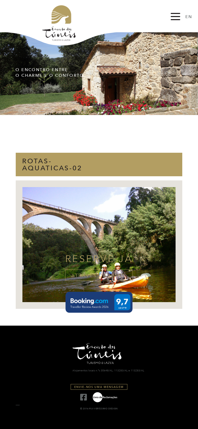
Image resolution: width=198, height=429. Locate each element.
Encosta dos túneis (63, 23)
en (188, 17)
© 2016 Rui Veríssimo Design (99, 408)
